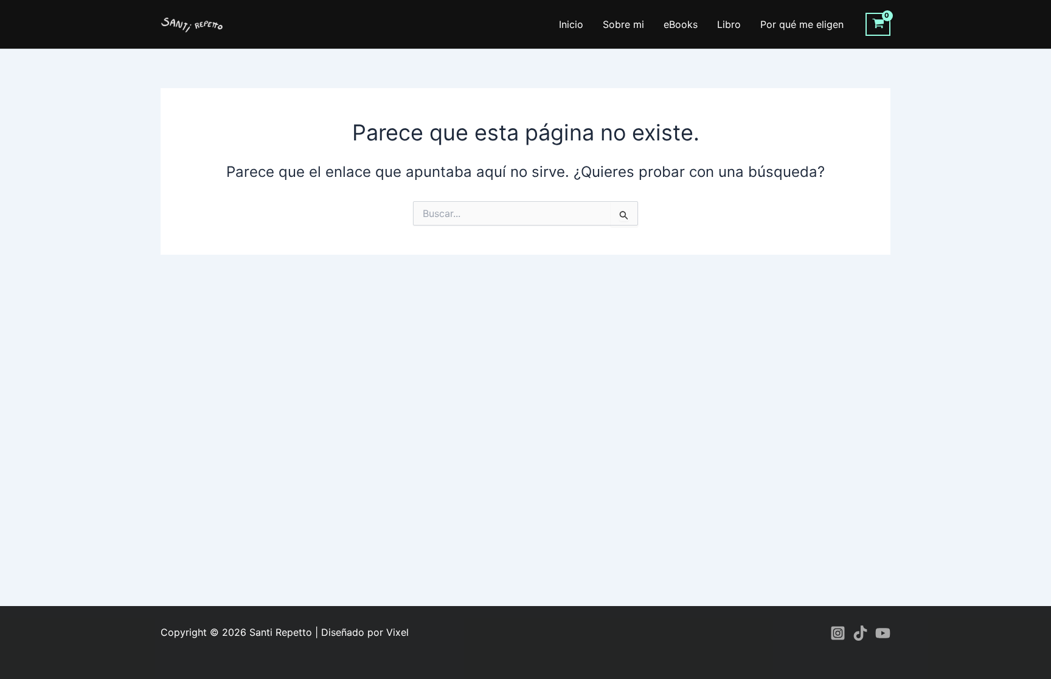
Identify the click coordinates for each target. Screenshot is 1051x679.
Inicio (571, 24)
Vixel (397, 632)
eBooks (681, 24)
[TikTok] (860, 633)
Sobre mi (623, 24)
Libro (729, 24)
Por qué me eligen (802, 24)
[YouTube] (882, 633)
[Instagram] (837, 633)
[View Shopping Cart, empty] (877, 24)
